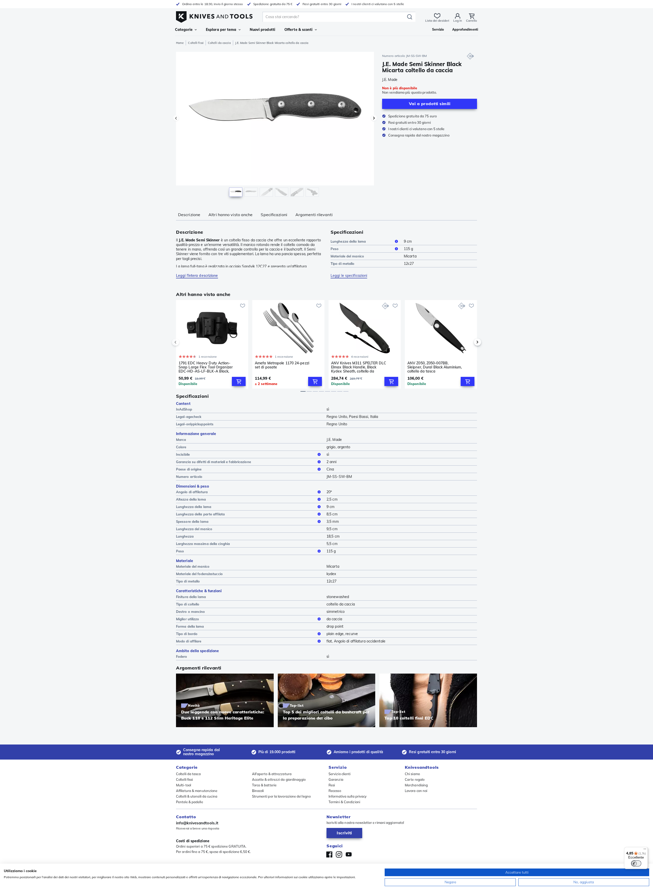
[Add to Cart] (239, 381)
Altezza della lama (191, 499)
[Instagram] (339, 854)
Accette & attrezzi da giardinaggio (279, 779)
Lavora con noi (416, 791)
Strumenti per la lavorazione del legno (281, 796)
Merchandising (416, 785)
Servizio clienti (340, 774)
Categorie (184, 29)
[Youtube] (349, 854)
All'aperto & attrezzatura (272, 774)
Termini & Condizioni (344, 802)
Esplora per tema (221, 29)
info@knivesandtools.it (197, 823)
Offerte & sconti (298, 29)
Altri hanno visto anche (230, 214)
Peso (334, 249)
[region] (275, 125)
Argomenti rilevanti (314, 214)
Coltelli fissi (195, 43)
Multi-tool (183, 785)
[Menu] (645, 850)
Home (180, 43)
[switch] (636, 863)
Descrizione (189, 214)
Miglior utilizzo (187, 619)
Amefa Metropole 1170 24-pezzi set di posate (282, 365)
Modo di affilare (189, 641)
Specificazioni (274, 214)
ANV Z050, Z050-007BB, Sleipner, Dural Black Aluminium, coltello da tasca (434, 367)
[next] (469, 342)
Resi (332, 785)
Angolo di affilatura (192, 492)
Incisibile (183, 454)
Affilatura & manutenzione (197, 791)
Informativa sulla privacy (348, 796)
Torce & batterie (264, 785)
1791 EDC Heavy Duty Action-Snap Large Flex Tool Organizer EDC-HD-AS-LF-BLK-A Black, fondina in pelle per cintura (206, 367)
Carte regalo (414, 779)
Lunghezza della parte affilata (200, 514)
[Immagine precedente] (176, 118)
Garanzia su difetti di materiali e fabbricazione (213, 462)
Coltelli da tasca (188, 774)
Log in (457, 20)
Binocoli (258, 791)
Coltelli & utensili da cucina (196, 796)
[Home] (214, 15)
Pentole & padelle (189, 802)
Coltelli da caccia (219, 43)
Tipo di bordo (186, 634)
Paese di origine (189, 469)
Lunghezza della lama (348, 241)
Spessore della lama (192, 521)
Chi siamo (412, 774)
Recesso (335, 791)
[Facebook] (329, 854)
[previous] (184, 342)
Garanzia (336, 779)
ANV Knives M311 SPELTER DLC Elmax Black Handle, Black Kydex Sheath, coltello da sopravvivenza (358, 367)
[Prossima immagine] (374, 118)
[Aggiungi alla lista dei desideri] (242, 305)
